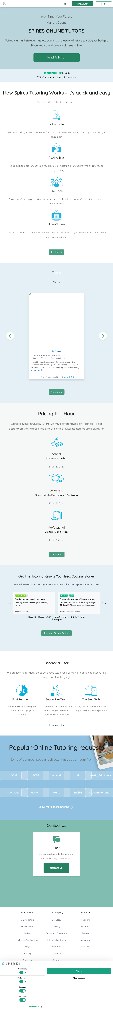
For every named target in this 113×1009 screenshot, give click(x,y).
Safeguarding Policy (56, 940)
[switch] (22, 981)
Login (103, 3)
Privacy (56, 926)
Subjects (27, 960)
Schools (56, 960)
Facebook (85, 926)
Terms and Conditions (56, 933)
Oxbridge (14, 792)
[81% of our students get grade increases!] (56, 73)
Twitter (85, 933)
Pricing (27, 953)
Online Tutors (27, 919)
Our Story (56, 919)
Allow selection (79, 978)
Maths (56, 792)
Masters (35, 792)
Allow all (79, 971)
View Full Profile (37, 370)
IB (78, 775)
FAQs (27, 946)
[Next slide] (103, 336)
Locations (56, 953)
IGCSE (35, 775)
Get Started (56, 252)
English (78, 792)
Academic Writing (99, 792)
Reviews (27, 933)
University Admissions (99, 775)
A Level (56, 775)
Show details (34, 1007)
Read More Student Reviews (56, 633)
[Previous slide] (10, 336)
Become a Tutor (56, 725)
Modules (56, 946)
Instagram (85, 940)
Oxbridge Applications (27, 940)
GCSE (14, 775)
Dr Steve (56, 351)
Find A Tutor (82, 3)
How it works (27, 926)
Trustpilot (85, 946)
